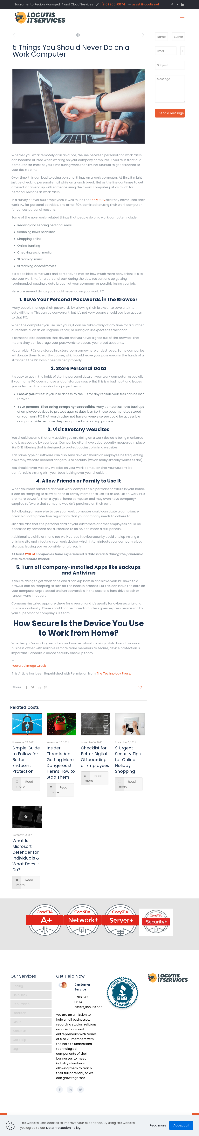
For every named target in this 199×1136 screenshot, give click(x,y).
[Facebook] (172, 4)
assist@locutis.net (145, 4)
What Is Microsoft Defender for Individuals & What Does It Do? (25, 855)
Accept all (181, 1125)
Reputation (21, 1004)
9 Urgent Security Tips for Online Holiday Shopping (128, 759)
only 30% (98, 200)
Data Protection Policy (63, 1127)
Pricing (18, 986)
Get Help (19, 1040)
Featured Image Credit (28, 665)
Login (16, 1049)
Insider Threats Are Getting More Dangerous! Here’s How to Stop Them (61, 762)
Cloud (17, 1022)
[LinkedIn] (183, 4)
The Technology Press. (113, 673)
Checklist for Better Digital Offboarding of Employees (95, 756)
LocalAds (19, 1013)
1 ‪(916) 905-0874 (112, 4)
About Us (19, 1031)
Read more (157, 1125)
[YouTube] (177, 4)
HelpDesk (20, 995)
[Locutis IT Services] (40, 17)
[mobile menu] (182, 17)
